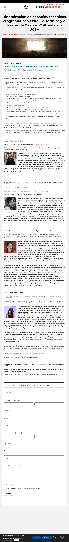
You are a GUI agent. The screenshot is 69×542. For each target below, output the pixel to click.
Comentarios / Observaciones (12, 466)
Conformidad (8, 485)
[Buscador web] (64, 7)
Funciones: (7, 411)
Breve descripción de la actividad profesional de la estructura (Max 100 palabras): (27, 385)
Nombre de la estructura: (11, 378)
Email (5, 451)
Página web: (7, 393)
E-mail (6, 418)
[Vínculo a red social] (47, 7)
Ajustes (57, 538)
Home (5, 34)
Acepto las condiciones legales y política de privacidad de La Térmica (23, 488)
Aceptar (36, 538)
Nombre (6, 406)
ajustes (17, 540)
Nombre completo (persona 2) (13, 433)
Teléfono (7, 425)
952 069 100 (34, 2)
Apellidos (37, 406)
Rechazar (46, 538)
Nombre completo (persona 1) (13, 400)
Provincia (18, 63)
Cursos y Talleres (13, 34)
